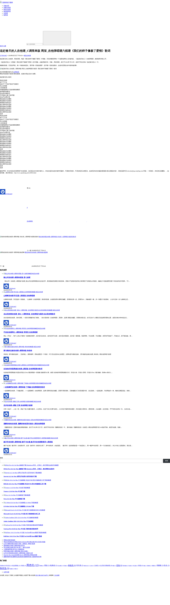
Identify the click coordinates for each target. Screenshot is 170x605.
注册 (4, 46)
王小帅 (92, 565)
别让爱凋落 (16, 565)
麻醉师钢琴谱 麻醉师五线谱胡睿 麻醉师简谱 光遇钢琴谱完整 (22, 556)
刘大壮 (9, 565)
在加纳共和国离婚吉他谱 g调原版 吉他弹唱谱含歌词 (23, 369)
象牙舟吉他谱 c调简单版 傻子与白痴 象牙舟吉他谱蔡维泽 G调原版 (28, 442)
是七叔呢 (60, 565)
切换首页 (6, 5)
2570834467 (3, 55)
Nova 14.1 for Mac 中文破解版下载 (14, 499)
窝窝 (114, 565)
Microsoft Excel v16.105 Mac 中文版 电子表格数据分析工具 (22, 514)
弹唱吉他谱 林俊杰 (9, 540)
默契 (16, 568)
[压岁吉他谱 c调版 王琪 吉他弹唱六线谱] (19, 401)
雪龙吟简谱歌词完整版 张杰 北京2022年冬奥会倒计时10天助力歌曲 (24, 542)
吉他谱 (6, 13)
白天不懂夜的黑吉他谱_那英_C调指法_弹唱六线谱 (19, 543)
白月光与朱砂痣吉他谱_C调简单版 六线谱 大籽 (18, 553)
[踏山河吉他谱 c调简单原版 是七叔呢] (18, 273)
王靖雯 (97, 565)
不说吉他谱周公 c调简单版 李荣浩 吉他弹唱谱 (21, 332)
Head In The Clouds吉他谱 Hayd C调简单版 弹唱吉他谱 (20, 555)
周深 (47, 565)
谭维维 (149, 565)
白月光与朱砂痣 (106, 565)
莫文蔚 (130, 565)
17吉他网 (56, 575)
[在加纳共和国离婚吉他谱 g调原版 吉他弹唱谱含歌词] (23, 365)
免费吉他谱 (7, 7)
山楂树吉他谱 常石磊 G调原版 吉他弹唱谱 (19, 296)
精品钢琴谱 (7, 11)
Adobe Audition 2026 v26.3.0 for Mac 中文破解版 (18, 521)
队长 (166, 565)
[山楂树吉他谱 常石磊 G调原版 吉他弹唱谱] (20, 292)
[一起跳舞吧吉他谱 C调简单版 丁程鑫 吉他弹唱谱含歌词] (24, 383)
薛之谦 (135, 565)
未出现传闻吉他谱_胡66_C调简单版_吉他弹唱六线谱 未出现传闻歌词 (29, 314)
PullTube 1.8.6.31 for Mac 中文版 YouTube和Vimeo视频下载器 (23, 536)
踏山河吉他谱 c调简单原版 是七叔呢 (17, 277)
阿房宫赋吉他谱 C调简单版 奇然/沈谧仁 (16, 551)
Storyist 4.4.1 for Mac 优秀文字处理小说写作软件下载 (20, 476)
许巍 (145, 565)
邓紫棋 (160, 565)
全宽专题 (6, 572)
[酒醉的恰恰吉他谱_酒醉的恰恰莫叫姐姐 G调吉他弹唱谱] (24, 420)
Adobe (3, 565)
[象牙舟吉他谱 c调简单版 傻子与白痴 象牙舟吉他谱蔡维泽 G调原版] (27, 438)
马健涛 (12, 568)
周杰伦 (32, 565)
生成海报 (30, 221)
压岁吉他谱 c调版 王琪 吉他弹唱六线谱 (18, 405)
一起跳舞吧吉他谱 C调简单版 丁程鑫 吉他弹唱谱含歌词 (24, 387)
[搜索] (57, 38)
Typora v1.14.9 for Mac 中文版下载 (14, 491)
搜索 (1, 458)
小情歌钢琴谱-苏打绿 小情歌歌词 (14, 549)
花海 (119, 565)
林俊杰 (72, 565)
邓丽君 (154, 565)
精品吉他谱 (7, 9)
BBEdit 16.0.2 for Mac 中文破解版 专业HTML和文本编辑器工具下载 (25, 484)
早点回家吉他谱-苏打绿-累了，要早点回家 (17, 547)
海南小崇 (86, 565)
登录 (1, 46)
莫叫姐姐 (125, 565)
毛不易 (79, 565)
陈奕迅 (4, 568)
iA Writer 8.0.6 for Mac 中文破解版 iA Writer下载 (19, 506)
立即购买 (16, 72)
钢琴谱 (6, 15)
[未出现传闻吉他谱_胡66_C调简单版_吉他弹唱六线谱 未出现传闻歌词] (28, 310)
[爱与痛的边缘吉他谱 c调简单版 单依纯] (19, 346)
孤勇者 (53, 565)
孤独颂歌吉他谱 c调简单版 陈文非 (14, 545)
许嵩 (140, 565)
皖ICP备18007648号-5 (42, 575)
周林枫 (41, 565)
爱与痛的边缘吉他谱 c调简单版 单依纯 (18, 350)
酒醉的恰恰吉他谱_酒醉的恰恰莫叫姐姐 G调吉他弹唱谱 (24, 424)
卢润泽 (23, 565)
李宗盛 (65, 565)
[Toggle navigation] (0, 1)
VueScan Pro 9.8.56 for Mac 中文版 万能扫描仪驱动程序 (21, 529)
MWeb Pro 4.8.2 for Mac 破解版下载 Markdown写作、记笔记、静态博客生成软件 (29, 469)
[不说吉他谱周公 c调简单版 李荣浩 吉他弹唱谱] (21, 328)
